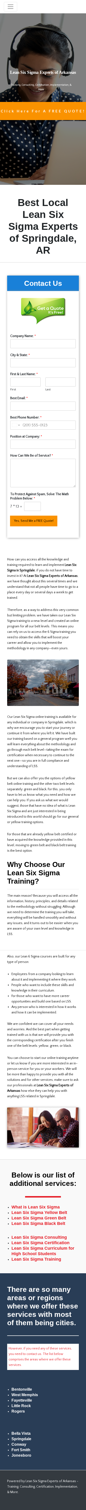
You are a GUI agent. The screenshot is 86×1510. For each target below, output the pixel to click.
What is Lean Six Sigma (35, 1207)
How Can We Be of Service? (31, 456)
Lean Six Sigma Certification (40, 1242)
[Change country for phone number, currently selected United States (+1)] (15, 425)
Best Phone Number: (26, 417)
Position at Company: (26, 436)
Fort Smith (20, 1450)
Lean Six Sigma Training (36, 1259)
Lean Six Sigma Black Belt (38, 1223)
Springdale (21, 1439)
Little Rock (21, 1406)
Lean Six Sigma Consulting (39, 1237)
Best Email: (19, 398)
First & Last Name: (24, 374)
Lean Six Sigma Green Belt (38, 1218)
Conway (18, 1444)
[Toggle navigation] (10, 6)
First (13, 389)
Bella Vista (21, 1433)
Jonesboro (21, 1455)
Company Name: (23, 336)
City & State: (20, 355)
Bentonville (21, 1389)
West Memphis (24, 1395)
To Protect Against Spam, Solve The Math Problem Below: (39, 496)
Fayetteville (21, 1400)
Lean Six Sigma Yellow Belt (39, 1212)
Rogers (18, 1411)
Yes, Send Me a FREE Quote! (34, 521)
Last (48, 389)
